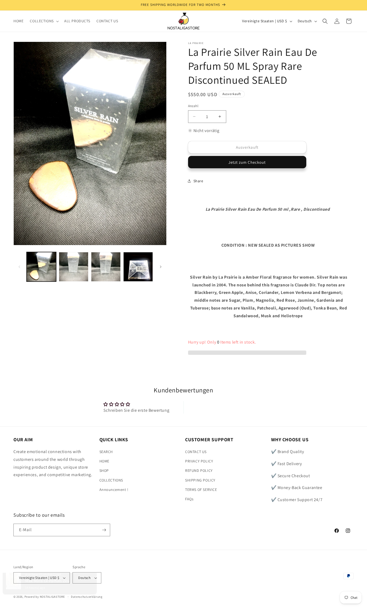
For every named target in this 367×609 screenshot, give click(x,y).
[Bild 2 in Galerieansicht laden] (73, 267)
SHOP (104, 470)
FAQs (189, 499)
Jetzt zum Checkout (247, 162)
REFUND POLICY (199, 470)
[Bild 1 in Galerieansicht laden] (41, 267)
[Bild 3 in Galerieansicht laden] (106, 267)
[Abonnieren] (104, 530)
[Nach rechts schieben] (161, 267)
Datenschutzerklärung (87, 597)
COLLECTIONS (111, 480)
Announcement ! (113, 489)
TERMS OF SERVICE (201, 489)
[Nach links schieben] (19, 267)
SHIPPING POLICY (200, 480)
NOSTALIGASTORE (52, 597)
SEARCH (106, 451)
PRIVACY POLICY (199, 461)
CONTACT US (196, 451)
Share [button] (198, 180)
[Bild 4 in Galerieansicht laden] (138, 267)
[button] (44, 21)
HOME (104, 461)
